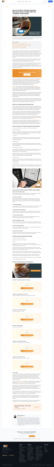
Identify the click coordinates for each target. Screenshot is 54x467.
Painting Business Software (39, 453)
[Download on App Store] (5, 455)
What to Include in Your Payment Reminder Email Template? (22, 44)
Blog (29, 1)
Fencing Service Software (39, 452)
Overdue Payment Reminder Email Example (19, 46)
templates (33, 118)
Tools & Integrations (21, 449)
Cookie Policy (46, 450)
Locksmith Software (30, 450)
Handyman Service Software (38, 449)
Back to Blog (7, 6)
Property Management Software (30, 453)
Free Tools (45, 449)
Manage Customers (21, 459)
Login (45, 1)
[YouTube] (7, 452)
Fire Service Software (30, 447)
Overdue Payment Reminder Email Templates (19, 47)
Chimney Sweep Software (31, 457)
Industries (26, 1)
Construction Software (30, 456)
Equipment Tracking (21, 456)
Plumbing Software (30, 449)
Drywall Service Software (39, 446)
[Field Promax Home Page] (3, 1)
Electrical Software (30, 451)
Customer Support (21, 458)
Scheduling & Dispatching (22, 447)
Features (19, 1)
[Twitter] (4, 452)
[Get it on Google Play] (11, 455)
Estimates (20, 451)
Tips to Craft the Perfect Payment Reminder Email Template (22, 45)
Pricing (23, 1)
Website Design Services (22, 461)
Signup (50, 1)
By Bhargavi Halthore (15, 15)
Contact (45, 447)
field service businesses (20, 382)
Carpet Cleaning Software (39, 447)
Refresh (49, 6)
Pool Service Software (39, 450)
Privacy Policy (38, 438)
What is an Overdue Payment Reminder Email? (20, 43)
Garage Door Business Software (30, 455)
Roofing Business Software (39, 454)
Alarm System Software (31, 448)
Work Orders (21, 448)
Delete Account (46, 451)
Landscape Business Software (38, 457)
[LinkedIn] (5, 452)
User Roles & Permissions (22, 460)
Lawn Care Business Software (38, 459)
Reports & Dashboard (22, 457)
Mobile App (20, 446)
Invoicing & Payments (22, 450)
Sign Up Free (27, 74)
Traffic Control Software (39, 451)
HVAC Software (30, 446)
